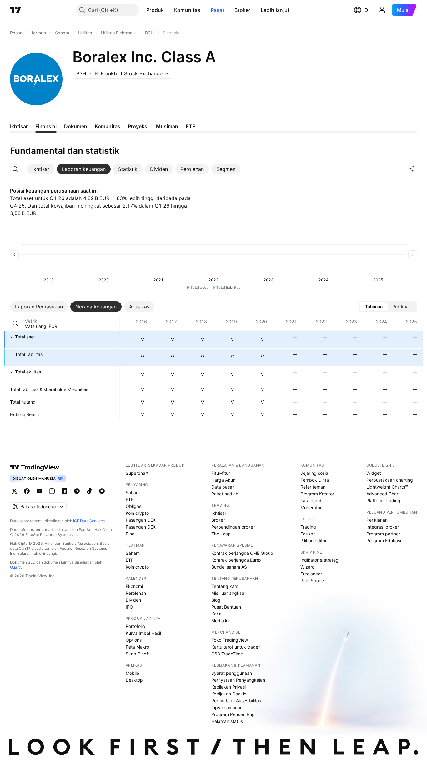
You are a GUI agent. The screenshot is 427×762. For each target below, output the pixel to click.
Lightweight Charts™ (387, 486)
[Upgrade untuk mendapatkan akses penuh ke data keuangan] (142, 339)
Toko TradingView (229, 640)
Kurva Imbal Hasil (143, 633)
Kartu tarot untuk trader (235, 646)
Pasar (218, 10)
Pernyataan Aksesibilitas (236, 700)
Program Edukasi (383, 540)
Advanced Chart (383, 493)
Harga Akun (223, 480)
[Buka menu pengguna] (382, 10)
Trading (308, 526)
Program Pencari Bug (233, 714)
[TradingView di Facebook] (27, 491)
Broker (242, 10)
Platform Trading (383, 500)
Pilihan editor (313, 540)
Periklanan (377, 520)
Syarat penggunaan (231, 673)
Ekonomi (134, 586)
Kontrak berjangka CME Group (242, 553)
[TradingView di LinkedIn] (64, 491)
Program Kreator (317, 493)
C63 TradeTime (227, 653)
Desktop (134, 680)
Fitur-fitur (220, 473)
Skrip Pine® (137, 653)
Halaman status (227, 721)
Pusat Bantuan (226, 606)
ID (365, 10)
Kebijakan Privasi (228, 686)
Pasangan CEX (141, 520)
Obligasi (134, 506)
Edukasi (308, 533)
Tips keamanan (227, 707)
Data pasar (222, 486)
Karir (216, 613)
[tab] (40, 169)
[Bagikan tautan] (411, 169)
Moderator (311, 507)
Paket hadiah (224, 493)
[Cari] (15, 323)
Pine (130, 533)
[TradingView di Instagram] (52, 491)
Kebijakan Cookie (228, 693)
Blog (215, 600)
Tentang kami (225, 586)
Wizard (307, 566)
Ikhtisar (218, 513)
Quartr (15, 567)
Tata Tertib (311, 500)
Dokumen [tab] (75, 126)
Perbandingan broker (233, 526)
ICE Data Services (89, 521)
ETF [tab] (190, 126)
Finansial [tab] (46, 126)
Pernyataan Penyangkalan (238, 680)
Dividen (133, 600)
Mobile (132, 673)
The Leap (221, 533)
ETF (129, 499)
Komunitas (187, 10)
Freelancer (311, 573)
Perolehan (136, 593)
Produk (155, 10)
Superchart (137, 473)
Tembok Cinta (314, 480)
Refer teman (312, 486)
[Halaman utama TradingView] (15, 10)
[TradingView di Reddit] (102, 491)
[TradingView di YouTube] (39, 491)
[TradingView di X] (14, 491)
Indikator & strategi (319, 560)
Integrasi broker (382, 526)
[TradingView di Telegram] (77, 491)
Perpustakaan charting (389, 480)
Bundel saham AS (229, 566)
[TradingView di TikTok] (89, 491)
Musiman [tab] (167, 126)
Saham (133, 492)
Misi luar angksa (227, 593)
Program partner (383, 533)
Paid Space (312, 580)
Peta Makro (137, 646)
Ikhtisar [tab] (19, 126)
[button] (169, 10)
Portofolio (135, 626)
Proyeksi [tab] (138, 126)
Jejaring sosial (314, 473)
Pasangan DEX (141, 526)
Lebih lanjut (275, 10)
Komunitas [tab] (107, 126)
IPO (129, 606)
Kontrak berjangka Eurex (236, 560)
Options (134, 640)
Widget (373, 473)
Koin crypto (137, 513)
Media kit (220, 620)
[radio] (374, 306)
